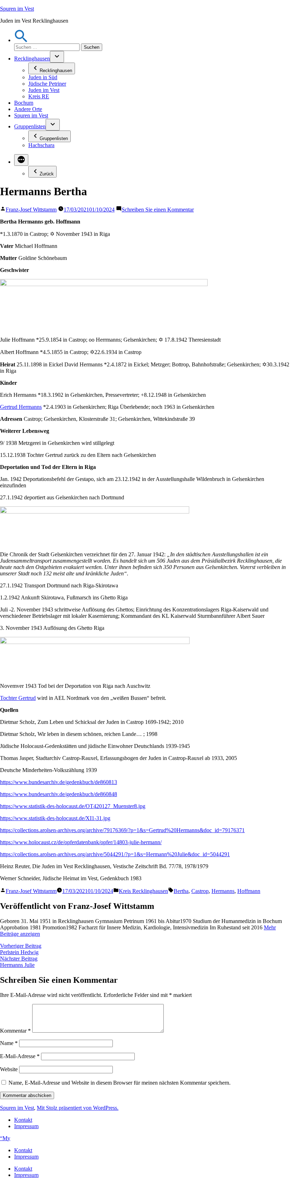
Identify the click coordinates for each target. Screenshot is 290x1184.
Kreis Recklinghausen (143, 891)
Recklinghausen (32, 59)
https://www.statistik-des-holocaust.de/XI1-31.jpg (55, 818)
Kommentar (15, 1031)
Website (9, 1069)
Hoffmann (248, 891)
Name (9, 1043)
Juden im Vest (43, 90)
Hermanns (222, 891)
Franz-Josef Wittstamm (31, 210)
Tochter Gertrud (18, 698)
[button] (21, 40)
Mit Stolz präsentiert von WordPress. (77, 1108)
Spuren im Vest (17, 9)
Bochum (23, 103)
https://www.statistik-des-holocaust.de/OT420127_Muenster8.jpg (72, 806)
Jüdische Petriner (47, 84)
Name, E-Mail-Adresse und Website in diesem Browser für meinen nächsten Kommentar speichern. (119, 1083)
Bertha (181, 891)
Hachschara (41, 145)
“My (5, 1138)
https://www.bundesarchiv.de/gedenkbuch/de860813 (58, 782)
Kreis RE (38, 96)
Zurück (47, 173)
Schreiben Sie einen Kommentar (158, 210)
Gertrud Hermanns (21, 407)
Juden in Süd (42, 77)
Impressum (26, 1126)
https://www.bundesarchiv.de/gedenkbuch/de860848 (58, 794)
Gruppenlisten (30, 126)
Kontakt (23, 1120)
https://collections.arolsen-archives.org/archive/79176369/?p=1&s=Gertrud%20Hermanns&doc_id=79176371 (122, 830)
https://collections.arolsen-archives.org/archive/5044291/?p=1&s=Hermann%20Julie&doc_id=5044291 (115, 854)
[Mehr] (21, 160)
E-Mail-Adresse (20, 1056)
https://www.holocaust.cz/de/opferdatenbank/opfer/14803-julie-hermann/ (81, 842)
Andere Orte (28, 109)
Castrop (200, 891)
